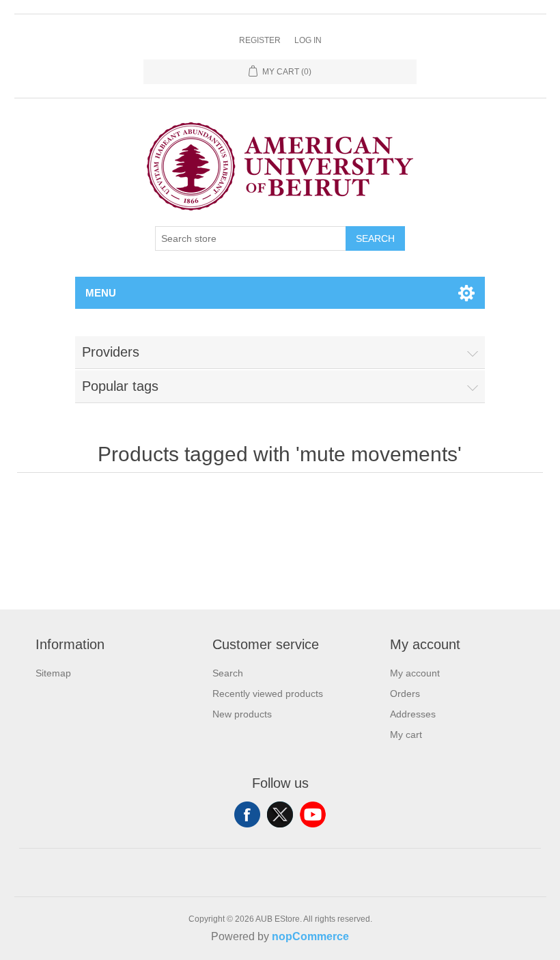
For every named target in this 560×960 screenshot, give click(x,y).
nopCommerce (310, 936)
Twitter (280, 814)
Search (375, 238)
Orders (405, 693)
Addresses (413, 714)
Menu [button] (100, 293)
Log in (308, 40)
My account (415, 673)
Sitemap (53, 673)
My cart (406, 734)
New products (242, 714)
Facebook (247, 814)
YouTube (313, 814)
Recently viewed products (267, 693)
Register (260, 40)
